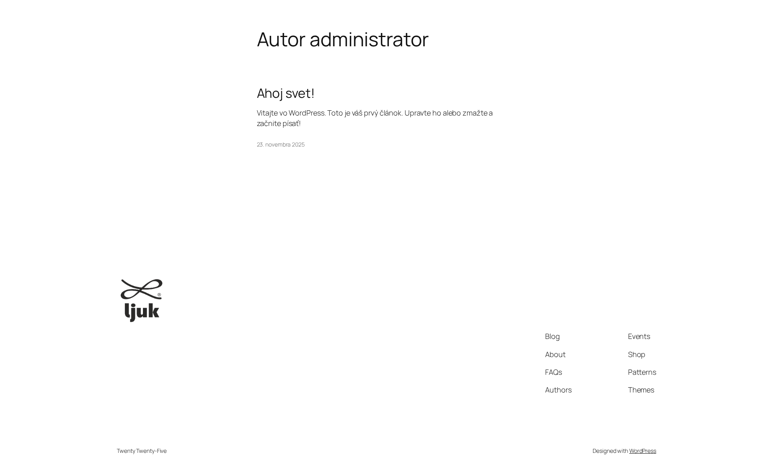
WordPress (642, 450)
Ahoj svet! (286, 93)
